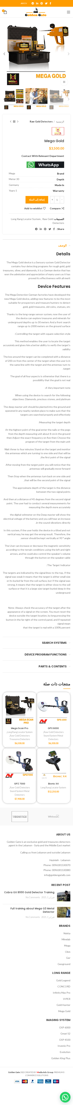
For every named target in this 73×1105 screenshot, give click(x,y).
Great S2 (65, 1033)
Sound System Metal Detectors (53, 737)
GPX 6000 (53, 728)
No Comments (33, 897)
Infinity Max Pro (61, 992)
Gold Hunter (63, 1004)
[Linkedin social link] (37, 3)
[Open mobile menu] (68, 12)
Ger (68, 957)
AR (22, 3)
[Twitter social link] (46, 3)
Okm (67, 951)
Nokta (67, 933)
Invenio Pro (64, 1045)
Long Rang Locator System (26, 219)
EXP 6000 (65, 1027)
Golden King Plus (60, 1058)
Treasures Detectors (19, 739)
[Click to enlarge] (64, 81)
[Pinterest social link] (41, 3)
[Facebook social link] (50, 3)
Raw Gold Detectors (41, 121)
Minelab (66, 939)
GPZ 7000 (19, 783)
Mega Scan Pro (19, 728)
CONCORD (63, 986)
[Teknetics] (20, 817)
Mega (67, 945)
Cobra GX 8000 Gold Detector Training (29, 892)
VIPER (66, 998)
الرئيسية (59, 121)
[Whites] (54, 816)
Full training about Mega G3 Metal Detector (32, 910)
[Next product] (10, 121)
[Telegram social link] (32, 3)
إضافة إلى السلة (37, 199)
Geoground (64, 964)
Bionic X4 (53, 783)
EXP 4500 (65, 1039)
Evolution (65, 1051)
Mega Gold (64, 1011)
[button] (65, 1097)
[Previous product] (17, 121)
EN (25, 3)
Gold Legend (63, 980)
